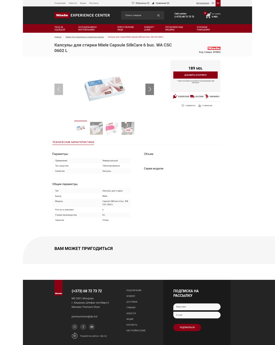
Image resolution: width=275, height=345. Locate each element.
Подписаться (187, 327)
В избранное (191, 105)
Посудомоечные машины (174, 28)
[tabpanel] (104, 89)
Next (149, 89)
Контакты (94, 3)
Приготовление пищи (125, 28)
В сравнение (207, 105)
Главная (57, 37)
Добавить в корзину (195, 75)
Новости (73, 3)
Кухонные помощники (203, 28)
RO (213, 3)
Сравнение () (162, 3)
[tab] (73, 142)
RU (218, 3)
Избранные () (142, 3)
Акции (83, 3)
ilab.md (103, 336)
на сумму (216, 15)
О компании (60, 3)
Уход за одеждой (59, 28)
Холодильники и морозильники (87, 28)
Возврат (130, 296)
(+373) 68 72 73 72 (184, 16)
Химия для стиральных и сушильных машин (85, 37)
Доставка (199, 96)
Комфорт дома (149, 28)
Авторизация (202, 3)
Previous (58, 89)
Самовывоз (214, 96)
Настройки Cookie (136, 330)
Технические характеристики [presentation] (73, 142)
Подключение (183, 96)
